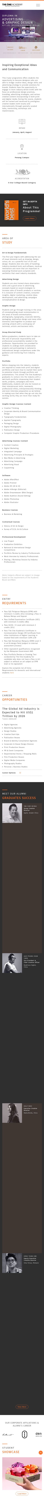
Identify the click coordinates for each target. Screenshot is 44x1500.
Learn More (29, 218)
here (12, 672)
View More (22, 1407)
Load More (22, 1494)
